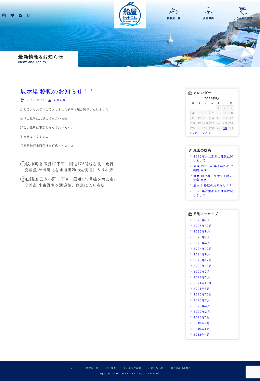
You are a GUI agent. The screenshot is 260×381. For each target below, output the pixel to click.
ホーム (75, 367)
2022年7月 (201, 271)
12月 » (206, 133)
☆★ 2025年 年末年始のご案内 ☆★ (213, 168)
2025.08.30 (35, 100)
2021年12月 (202, 283)
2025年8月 (201, 231)
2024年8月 (201, 254)
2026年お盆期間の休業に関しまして (213, 158)
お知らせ (60, 100)
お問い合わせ (20, 15)
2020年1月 (201, 317)
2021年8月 (201, 288)
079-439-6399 (28, 15)
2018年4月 (201, 334)
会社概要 (208, 18)
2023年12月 (202, 260)
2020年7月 (201, 300)
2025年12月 (202, 225)
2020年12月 (202, 294)
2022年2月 (201, 277)
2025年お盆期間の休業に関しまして (213, 192)
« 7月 (194, 133)
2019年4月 (201, 329)
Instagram (4, 15)
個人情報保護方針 (181, 367)
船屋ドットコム (130, 14)
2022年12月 (202, 265)
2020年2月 (201, 311)
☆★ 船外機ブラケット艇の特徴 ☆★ (213, 177)
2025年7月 (201, 237)
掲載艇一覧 (174, 18)
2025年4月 (201, 243)
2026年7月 (201, 220)
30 (225, 128)
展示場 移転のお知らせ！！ (57, 91)
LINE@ (12, 15)
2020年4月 (201, 306)
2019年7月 (201, 323)
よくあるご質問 (243, 18)
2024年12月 (202, 248)
